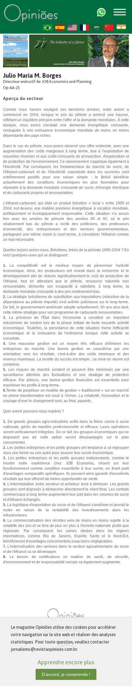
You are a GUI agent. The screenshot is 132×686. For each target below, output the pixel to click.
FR (84, 27)
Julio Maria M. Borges (32, 75)
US (72, 27)
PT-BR (47, 27)
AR (96, 27)
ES (59, 27)
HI (121, 27)
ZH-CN (109, 27)
